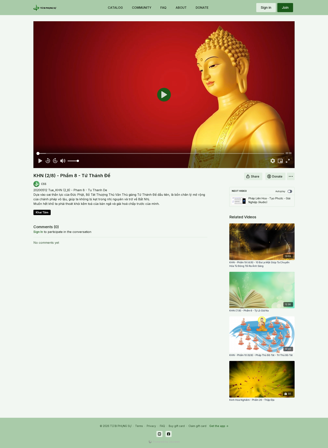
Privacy (151, 426)
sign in (38, 232)
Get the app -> (218, 426)
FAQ (162, 426)
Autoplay (280, 191)
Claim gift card (197, 426)
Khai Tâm (42, 212)
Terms (139, 426)
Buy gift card (177, 426)
